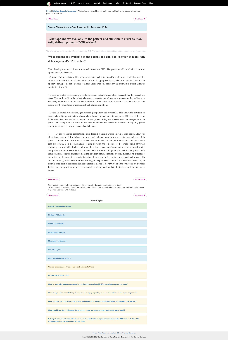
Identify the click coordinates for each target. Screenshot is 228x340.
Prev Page (54, 19)
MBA (117, 3)
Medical (97, 3)
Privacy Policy (97, 333)
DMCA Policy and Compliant (126, 333)
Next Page (139, 19)
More (151, 3)
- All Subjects (56, 215)
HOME (72, 3)
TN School (127, 3)
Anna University (84, 3)
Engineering (107, 3)
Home (48, 11)
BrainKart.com (59, 3)
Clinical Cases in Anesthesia (64, 11)
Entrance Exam (140, 3)
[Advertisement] (166, 45)
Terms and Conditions (109, 333)
